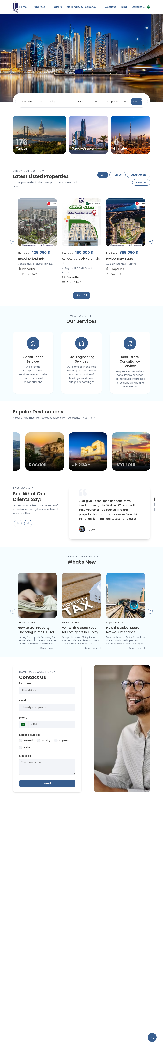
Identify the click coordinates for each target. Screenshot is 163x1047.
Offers (58, 7)
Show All (81, 295)
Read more (48, 648)
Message (25, 756)
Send (47, 783)
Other (27, 747)
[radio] (20, 740)
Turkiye (117, 174)
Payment (64, 740)
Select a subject (29, 735)
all (102, 174)
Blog (124, 7)
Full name (25, 683)
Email (22, 700)
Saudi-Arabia (138, 174)
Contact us (139, 7)
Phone (23, 717)
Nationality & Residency (81, 7)
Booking (46, 740)
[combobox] (32, 101)
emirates (141, 182)
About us (110, 7)
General (28, 740)
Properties (38, 7)
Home (23, 7)
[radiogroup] (47, 744)
